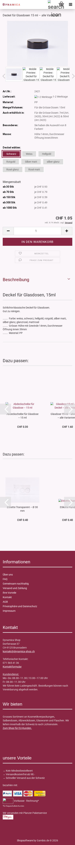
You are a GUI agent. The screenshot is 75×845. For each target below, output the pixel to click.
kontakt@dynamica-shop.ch (19, 651)
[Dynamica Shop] (10, 4)
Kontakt (7, 597)
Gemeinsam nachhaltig (16, 583)
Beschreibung (16, 279)
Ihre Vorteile (9, 592)
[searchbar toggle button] (52, 4)
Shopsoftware (25, 840)
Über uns (8, 574)
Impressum (9, 610)
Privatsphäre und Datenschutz (20, 606)
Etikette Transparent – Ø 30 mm (22, 509)
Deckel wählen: (12, 147)
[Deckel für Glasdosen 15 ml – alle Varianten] (37, 43)
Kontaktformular (12, 666)
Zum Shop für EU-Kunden (17, 728)
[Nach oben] (10, 839)
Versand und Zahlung (15, 588)
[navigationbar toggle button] (70, 4)
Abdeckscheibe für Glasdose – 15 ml (22, 416)
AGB (5, 601)
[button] (8, 231)
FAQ (5, 579)
